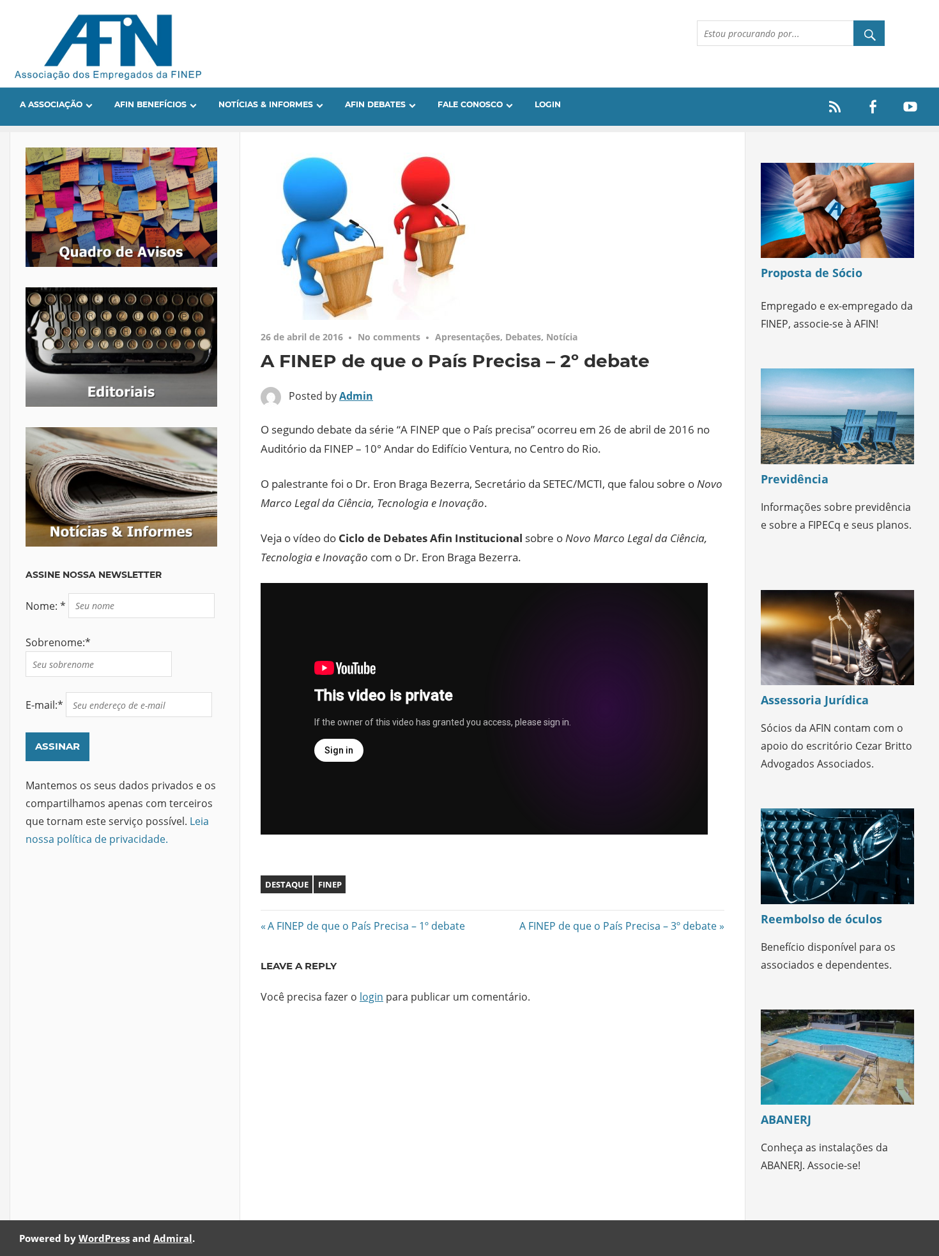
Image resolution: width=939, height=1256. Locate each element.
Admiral (172, 1238)
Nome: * (47, 605)
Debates (523, 337)
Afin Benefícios (150, 104)
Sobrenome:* (58, 642)
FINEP (330, 884)
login (371, 997)
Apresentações (467, 337)
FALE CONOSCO (470, 104)
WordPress (104, 1238)
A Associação (51, 104)
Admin (356, 396)
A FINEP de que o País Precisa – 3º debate (618, 926)
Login (548, 104)
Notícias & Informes (265, 104)
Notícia (561, 337)
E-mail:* (46, 705)
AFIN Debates (375, 104)
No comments (389, 337)
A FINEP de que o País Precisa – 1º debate (366, 926)
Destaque (287, 884)
